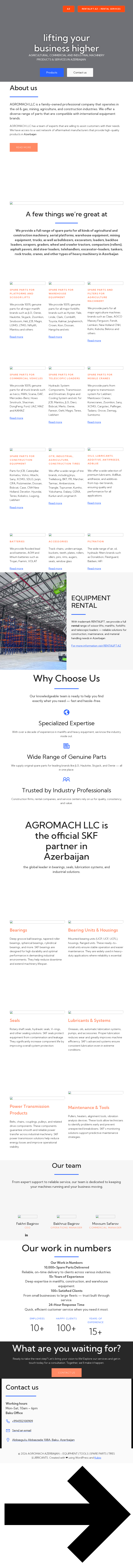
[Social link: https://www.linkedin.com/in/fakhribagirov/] (27, 1235)
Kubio (97, 1457)
